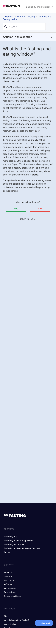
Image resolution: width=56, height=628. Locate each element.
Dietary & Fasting (26, 16)
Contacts (8, 576)
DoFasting (8, 16)
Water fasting (10, 624)
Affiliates (8, 584)
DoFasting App (10, 536)
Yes (16, 208)
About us (8, 572)
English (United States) (38, 6)
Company (9, 565)
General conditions (12, 596)
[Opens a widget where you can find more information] (44, 623)
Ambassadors (10, 588)
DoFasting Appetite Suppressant (18, 540)
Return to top (26, 219)
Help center (9, 580)
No (40, 208)
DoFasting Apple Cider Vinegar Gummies (22, 548)
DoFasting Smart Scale (14, 544)
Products (9, 529)
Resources (9, 609)
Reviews (7, 552)
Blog (6, 616)
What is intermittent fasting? (16, 620)
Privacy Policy (10, 592)
